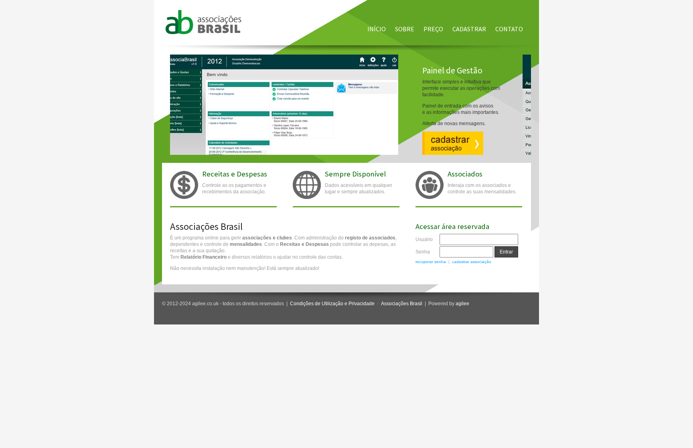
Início (376, 29)
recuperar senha (430, 261)
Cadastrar (469, 29)
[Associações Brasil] (203, 32)
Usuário (424, 239)
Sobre (404, 29)
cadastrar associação (471, 261)
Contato (509, 29)
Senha (422, 252)
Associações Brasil (401, 303)
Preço (433, 29)
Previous (166, 95)
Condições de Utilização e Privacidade (332, 303)
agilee (462, 303)
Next (534, 95)
